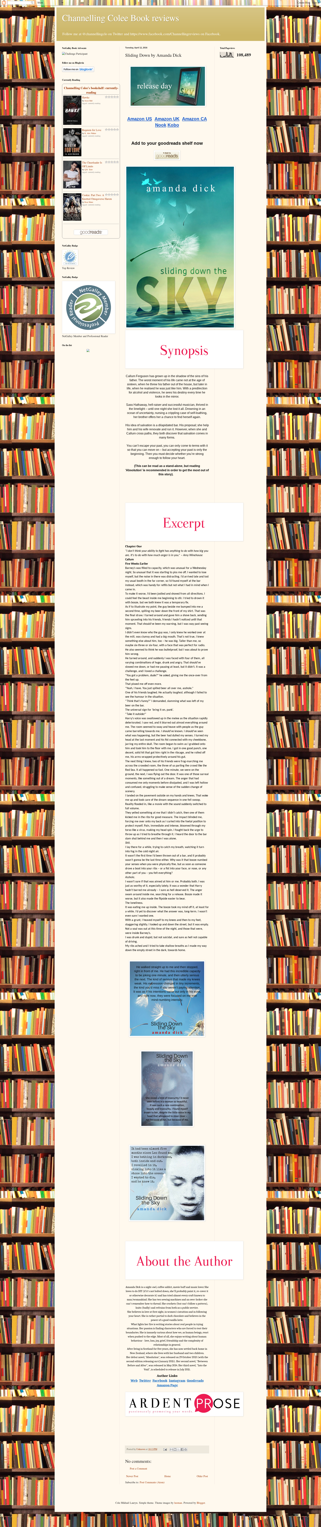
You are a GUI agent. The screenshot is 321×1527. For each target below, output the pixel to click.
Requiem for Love (91, 130)
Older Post (202, 1476)
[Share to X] (178, 1449)
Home (167, 1476)
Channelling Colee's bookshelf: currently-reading (91, 90)
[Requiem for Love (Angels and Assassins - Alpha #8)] (72, 155)
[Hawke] (72, 124)
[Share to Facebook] (182, 1449)
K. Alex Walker (90, 133)
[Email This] (171, 1449)
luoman (178, 1502)
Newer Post (132, 1476)
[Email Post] (164, 1449)
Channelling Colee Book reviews (120, 17)
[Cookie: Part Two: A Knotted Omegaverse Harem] (72, 219)
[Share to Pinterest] (185, 1449)
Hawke (85, 97)
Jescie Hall (89, 100)
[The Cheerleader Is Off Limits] (72, 187)
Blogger (201, 1502)
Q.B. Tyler (89, 169)
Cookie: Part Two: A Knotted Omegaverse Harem (97, 197)
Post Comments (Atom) (152, 1482)
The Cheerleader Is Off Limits (92, 164)
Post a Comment (138, 1468)
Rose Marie (89, 202)
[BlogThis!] (175, 1449)
